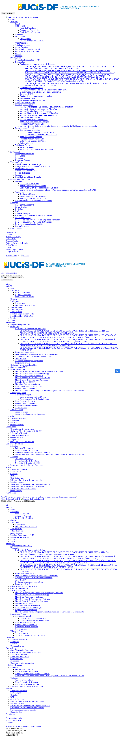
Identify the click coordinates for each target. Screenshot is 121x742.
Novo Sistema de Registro (31, 137)
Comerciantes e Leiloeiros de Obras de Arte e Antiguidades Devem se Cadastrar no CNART (58, 190)
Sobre (17, 24)
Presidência (20, 26)
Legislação (15, 152)
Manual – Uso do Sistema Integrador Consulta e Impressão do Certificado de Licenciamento (58, 126)
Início (12, 19)
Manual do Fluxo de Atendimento (34, 120)
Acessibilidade (11, 256)
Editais (18, 54)
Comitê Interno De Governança (28, 164)
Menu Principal (7, 280)
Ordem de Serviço (22, 160)
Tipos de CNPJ (26, 94)
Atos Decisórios (21, 43)
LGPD (8, 247)
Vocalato (18, 56)
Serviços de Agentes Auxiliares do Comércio (33, 222)
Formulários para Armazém (31, 88)
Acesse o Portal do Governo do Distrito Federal (23, 726)
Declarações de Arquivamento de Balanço (37, 64)
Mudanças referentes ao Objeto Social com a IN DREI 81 (43, 90)
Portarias (19, 158)
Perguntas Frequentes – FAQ (27, 60)
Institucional (20, 37)
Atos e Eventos (21, 47)
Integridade (20, 175)
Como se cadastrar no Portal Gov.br (39, 132)
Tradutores (19, 192)
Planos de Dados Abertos (26, 171)
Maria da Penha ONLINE (11, 499)
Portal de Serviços (22, 218)
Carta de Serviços (22, 213)
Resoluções (20, 156)
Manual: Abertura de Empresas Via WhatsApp (39, 113)
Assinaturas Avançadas (30, 130)
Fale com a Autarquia (9, 273)
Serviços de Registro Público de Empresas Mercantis (37, 220)
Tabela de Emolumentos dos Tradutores (36, 149)
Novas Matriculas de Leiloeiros (33, 186)
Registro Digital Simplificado (32, 124)
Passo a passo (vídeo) (24, 128)
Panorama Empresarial (25, 205)
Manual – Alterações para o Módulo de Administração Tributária (46, 107)
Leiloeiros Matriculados (29, 184)
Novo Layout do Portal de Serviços (34, 122)
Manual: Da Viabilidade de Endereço (35, 111)
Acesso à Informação (13, 237)
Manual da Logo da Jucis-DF (32, 41)
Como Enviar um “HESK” (30, 118)
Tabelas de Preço (22, 145)
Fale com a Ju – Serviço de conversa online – (34, 216)
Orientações (20, 62)
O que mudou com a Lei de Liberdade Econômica (40, 92)
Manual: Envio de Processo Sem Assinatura (38, 115)
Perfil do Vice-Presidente (30, 32)
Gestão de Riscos (22, 173)
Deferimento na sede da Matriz (32, 141)
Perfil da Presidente (28, 28)
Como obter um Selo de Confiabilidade (41, 135)
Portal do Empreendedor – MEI (28, 49)
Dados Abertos (11, 245)
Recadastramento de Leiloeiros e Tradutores (33, 201)
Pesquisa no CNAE (28, 98)
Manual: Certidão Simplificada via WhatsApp (38, 109)
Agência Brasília (12, 241)
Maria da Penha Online (14, 249)
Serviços (14, 203)
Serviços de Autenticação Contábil (29, 224)
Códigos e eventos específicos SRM (30, 100)
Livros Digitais (21, 207)
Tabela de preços (22, 45)
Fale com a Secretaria (28, 17)
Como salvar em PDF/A (25, 103)
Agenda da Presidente (29, 30)
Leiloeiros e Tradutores (20, 179)
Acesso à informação (13, 720)
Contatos (19, 34)
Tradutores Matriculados (30, 194)
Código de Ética (12, 252)
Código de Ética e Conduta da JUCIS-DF (32, 167)
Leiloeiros (19, 181)
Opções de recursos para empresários (36, 96)
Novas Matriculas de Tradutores (33, 196)
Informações (15, 58)
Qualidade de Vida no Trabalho (28, 177)
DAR (17, 211)
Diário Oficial (11, 239)
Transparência (16, 162)
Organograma (25, 39)
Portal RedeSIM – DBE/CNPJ (27, 51)
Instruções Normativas (24, 154)
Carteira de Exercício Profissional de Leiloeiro (39, 188)
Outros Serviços (21, 226)
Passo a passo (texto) (24, 105)
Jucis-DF (14, 22)
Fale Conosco (16, 228)
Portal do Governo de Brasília (17, 243)
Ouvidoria (9, 234)
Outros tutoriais (26, 143)
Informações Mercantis (24, 169)
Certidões (19, 209)
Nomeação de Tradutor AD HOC (33, 198)
